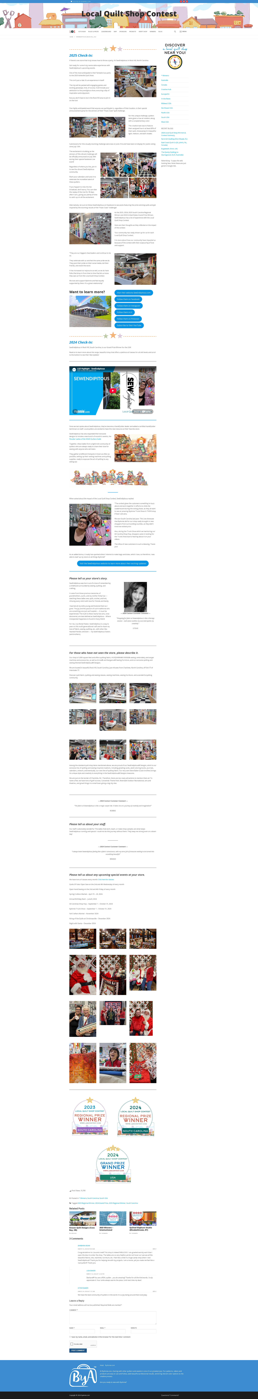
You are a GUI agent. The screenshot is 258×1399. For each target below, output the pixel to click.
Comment (73, 1310)
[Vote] (187, 1)
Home (71, 37)
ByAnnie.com (110, 1365)
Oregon (73, 1233)
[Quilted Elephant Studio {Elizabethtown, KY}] (143, 1218)
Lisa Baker (91, 1271)
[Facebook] (181, 1)
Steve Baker (83, 1288)
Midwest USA (166, 103)
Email (102, 1328)
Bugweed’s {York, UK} (169, 149)
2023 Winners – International (106, 1228)
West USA (165, 122)
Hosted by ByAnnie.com (81, 1)
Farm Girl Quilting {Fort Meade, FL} (174, 139)
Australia (164, 80)
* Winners (83, 1198)
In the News (165, 99)
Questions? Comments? (170, 1395)
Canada (164, 85)
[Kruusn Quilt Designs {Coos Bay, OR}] (82, 1218)
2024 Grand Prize (101, 1203)
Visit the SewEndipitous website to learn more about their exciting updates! (113, 563)
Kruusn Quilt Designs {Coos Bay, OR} (82, 1228)
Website (134, 1328)
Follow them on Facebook (128, 299)
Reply (155, 1249)
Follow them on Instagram (128, 306)
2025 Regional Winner (117, 1203)
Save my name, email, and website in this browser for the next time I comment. (101, 1337)
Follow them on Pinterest (128, 319)
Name (71, 1328)
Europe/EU (165, 94)
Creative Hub (166, 89)
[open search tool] (175, 31)
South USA (104, 1198)
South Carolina (93, 1198)
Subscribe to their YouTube (129, 325)
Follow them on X (124, 312)
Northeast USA (167, 108)
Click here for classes (106, 879)
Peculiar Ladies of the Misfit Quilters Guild (85, 439)
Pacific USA (165, 113)
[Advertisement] (175, 200)
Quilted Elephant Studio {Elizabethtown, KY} (141, 1228)
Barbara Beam (84, 1245)
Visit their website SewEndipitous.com (133, 292)
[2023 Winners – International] (112, 1218)
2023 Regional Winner (86, 1203)
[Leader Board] (184, 1)
